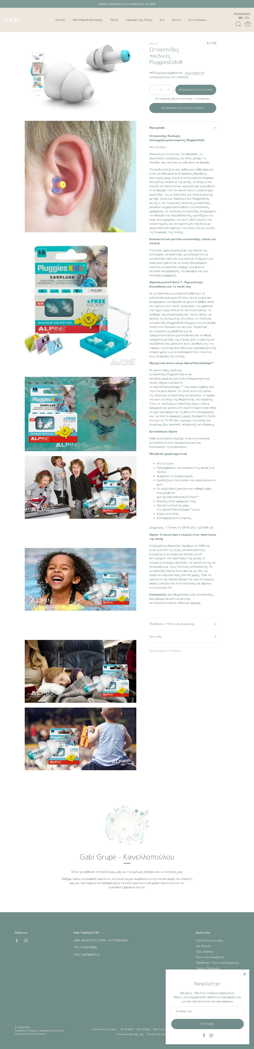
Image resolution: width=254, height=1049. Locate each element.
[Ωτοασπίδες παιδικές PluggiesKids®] (38, 57)
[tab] (182, 376)
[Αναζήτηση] (238, 24)
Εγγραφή (207, 1024)
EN (247, 18)
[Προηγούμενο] (38, 47)
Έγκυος (60, 20)
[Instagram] (211, 1035)
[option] (38, 57)
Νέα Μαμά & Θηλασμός (88, 20)
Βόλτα (176, 20)
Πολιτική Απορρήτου (210, 957)
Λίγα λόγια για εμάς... (210, 940)
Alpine (153, 43)
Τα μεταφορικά (194, 73)
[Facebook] (204, 1035)
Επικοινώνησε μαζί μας (130, 1034)
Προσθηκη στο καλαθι (196, 90)
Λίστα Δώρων (197, 20)
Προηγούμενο (158, 651)
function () (40, 1033)
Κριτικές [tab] (155, 636)
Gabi (27, 1027)
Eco (162, 20)
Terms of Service (156, 1034)
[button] (182, 108)
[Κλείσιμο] (245, 974)
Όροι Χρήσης (204, 951)
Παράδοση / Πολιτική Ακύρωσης (217, 963)
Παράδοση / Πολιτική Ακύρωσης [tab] (171, 624)
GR (240, 18)
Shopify (33, 1030)
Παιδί (114, 20)
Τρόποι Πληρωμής (208, 968)
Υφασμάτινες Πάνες (139, 20)
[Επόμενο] (38, 95)
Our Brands (203, 946)
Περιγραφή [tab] (157, 128)
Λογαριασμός (242, 14)
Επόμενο (175, 651)
